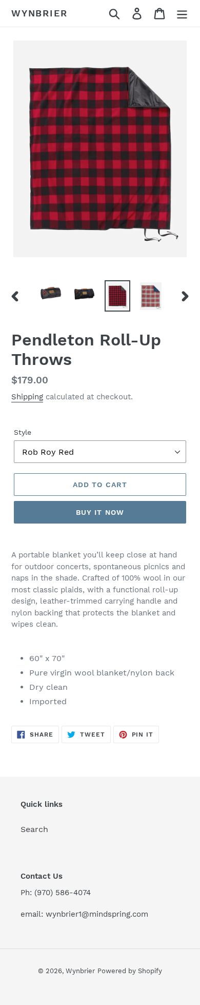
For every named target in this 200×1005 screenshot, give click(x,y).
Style (22, 432)
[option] (51, 293)
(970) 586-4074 (62, 892)
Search (34, 829)
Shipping (27, 396)
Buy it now (100, 512)
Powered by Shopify (129, 971)
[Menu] (182, 13)
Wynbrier (39, 13)
